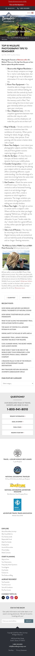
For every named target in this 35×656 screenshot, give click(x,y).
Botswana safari (22, 59)
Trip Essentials (5, 582)
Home (3, 38)
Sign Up (28, 621)
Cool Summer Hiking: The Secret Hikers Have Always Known (17, 345)
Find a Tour (17, 427)
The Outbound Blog (7, 575)
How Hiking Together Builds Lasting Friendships (16, 315)
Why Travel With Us (7, 534)
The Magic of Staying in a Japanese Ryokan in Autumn (15, 328)
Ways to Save (5, 559)
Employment (5, 545)
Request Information (17, 416)
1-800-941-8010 (17, 409)
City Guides (5, 570)
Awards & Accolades (7, 547)
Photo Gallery (5, 550)
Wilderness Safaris (26, 281)
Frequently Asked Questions (9, 565)
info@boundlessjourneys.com (17, 646)
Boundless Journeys (9, 18)
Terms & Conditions (7, 587)
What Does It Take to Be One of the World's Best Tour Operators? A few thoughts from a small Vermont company (16, 353)
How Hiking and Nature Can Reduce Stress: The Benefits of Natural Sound (16, 309)
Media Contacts (6, 553)
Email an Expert (17, 422)
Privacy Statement (21, 650)
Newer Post (26, 298)
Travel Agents (5, 567)
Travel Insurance (6, 585)
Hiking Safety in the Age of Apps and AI (17, 333)
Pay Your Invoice (6, 590)
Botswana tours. (20, 288)
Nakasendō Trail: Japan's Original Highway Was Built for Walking (15, 338)
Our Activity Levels (7, 537)
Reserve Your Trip (17, 433)
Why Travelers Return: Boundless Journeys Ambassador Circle (15, 370)
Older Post (11, 298)
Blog (8, 38)
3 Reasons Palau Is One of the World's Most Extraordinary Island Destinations (16, 363)
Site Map (11, 650)
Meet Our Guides (6, 542)
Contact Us (5, 573)
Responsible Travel (7, 539)
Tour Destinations (6, 562)
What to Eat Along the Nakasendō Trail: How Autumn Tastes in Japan (17, 322)
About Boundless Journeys (9, 531)
